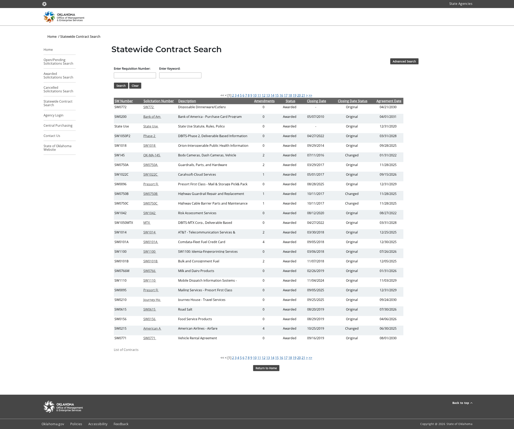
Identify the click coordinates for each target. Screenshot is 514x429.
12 (263, 95)
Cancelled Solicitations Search (58, 89)
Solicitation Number (159, 101)
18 (290, 95)
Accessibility (98, 424)
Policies (76, 424)
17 (286, 95)
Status (290, 101)
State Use (151, 126)
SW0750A (150, 165)
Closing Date (316, 101)
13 (268, 95)
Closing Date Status (352, 101)
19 (294, 95)
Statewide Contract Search (58, 103)
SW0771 (149, 338)
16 (281, 95)
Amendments (264, 101)
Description (187, 101)
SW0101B (150, 261)
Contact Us (52, 135)
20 (299, 95)
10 (255, 95)
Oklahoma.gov (53, 424)
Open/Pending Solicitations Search (58, 62)
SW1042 (149, 213)
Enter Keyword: (169, 68)
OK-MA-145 (152, 155)
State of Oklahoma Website (57, 148)
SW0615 (149, 309)
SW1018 (149, 145)
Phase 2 (149, 136)
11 (259, 95)
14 (272, 95)
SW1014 (149, 232)
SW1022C (150, 174)
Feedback (121, 424)
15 (277, 95)
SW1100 (149, 251)
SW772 (148, 107)
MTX (147, 222)
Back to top (460, 403)
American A (152, 328)
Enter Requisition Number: (132, 68)
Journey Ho (152, 300)
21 (303, 95)
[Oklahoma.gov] (44, 3)
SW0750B (150, 194)
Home (52, 36)
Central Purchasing (58, 125)
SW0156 (149, 319)
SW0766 (149, 271)
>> (310, 95)
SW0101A (150, 242)
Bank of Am (152, 116)
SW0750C (150, 203)
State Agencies (460, 3)
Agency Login (53, 115)
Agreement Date (388, 101)
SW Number (124, 101)
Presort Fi (151, 184)
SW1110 (149, 280)
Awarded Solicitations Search (58, 75)
